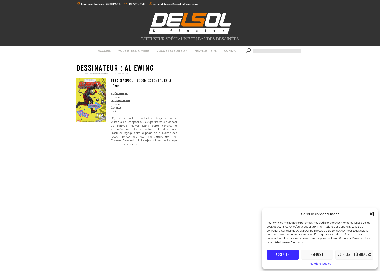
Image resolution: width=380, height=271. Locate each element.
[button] (371, 214)
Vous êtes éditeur (172, 50)
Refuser (317, 255)
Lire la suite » (129, 143)
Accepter (283, 255)
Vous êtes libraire (133, 50)
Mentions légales (320, 263)
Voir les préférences (354, 255)
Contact (231, 50)
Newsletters (206, 50)
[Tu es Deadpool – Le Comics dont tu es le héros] (91, 120)
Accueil (104, 50)
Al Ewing (116, 97)
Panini (114, 111)
